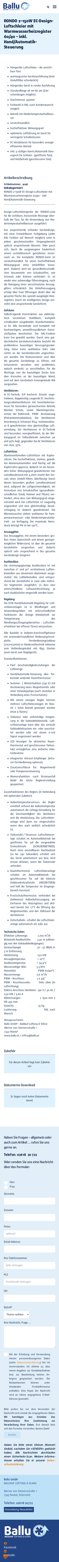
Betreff (8, 1307)
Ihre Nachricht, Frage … (17, 1322)
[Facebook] (5, 1543)
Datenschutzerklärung (28, 1362)
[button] (48, 7)
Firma (7, 1226)
